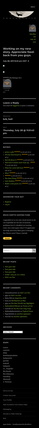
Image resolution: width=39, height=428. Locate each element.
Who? (7, 173)
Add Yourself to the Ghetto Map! (15, 405)
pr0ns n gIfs (9, 152)
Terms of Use (28, 306)
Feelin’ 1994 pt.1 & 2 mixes (15, 275)
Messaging (7, 409)
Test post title (10, 267)
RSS (4, 418)
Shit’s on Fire (10, 277)
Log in (7, 204)
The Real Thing (10, 178)
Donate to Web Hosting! (12, 414)
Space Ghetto (7, 424)
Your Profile (7, 400)
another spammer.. (24, 314)
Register (8, 202)
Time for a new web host (14, 168)
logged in (16, 106)
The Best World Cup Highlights (22, 303)
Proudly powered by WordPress (22, 424)
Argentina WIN (20, 298)
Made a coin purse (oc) (13, 184)
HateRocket (33, 35)
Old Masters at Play (18, 301)
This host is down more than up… (17, 163)
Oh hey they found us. (13, 155)
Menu (33, 7)
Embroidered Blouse (12, 306)
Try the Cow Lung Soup (22, 309)
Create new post (9, 395)
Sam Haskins (10, 181)
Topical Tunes (28, 311)
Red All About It (11, 160)
